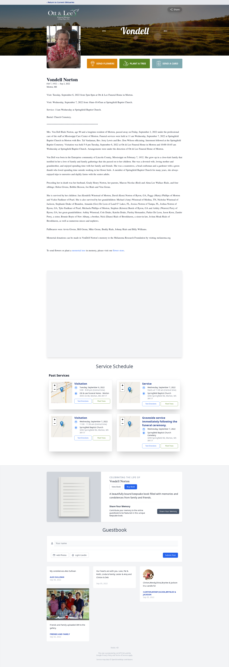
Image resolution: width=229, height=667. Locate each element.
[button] (61, 389)
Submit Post (170, 555)
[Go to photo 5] (65, 617)
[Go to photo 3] (61, 617)
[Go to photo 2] (60, 617)
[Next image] (86, 604)
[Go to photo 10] (73, 617)
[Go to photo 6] (66, 617)
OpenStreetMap (117, 659)
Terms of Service (122, 655)
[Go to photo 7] (68, 617)
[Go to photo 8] (69, 617)
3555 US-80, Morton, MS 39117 (93, 396)
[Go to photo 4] (63, 617)
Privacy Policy (107, 655)
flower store (118, 250)
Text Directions (83, 401)
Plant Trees (101, 401)
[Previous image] (49, 604)
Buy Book (131, 486)
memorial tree (78, 250)
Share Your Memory (168, 511)
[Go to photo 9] (71, 617)
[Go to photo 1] (58, 617)
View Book (116, 486)
